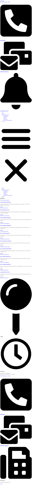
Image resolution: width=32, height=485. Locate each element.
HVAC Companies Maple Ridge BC (5, 225)
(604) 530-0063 (2, 40)
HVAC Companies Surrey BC (4, 209)
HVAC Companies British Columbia (5, 248)
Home (2, 112)
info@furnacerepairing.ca (4, 71)
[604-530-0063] (16, 412)
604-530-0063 (2, 414)
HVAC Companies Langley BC (5, 233)
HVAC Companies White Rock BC (5, 202)
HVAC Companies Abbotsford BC (5, 264)
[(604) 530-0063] (16, 38)
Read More (1, 214)
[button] (16, 154)
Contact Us (3, 121)
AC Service (5, 193)
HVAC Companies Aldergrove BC (5, 256)
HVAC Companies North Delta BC (5, 217)
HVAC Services (5, 119)
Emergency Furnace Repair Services (8, 120)
